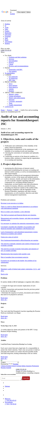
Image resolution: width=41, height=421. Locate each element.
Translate (15, 364)
